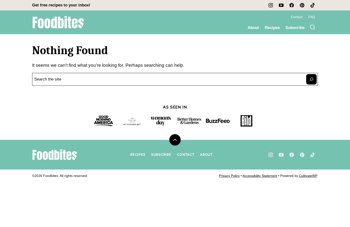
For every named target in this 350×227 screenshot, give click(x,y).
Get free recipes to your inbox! (61, 5)
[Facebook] (291, 5)
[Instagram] (270, 5)
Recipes (272, 27)
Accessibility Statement (260, 176)
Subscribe (295, 27)
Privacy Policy (229, 176)
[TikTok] (312, 5)
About (253, 27)
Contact (297, 17)
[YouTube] (281, 5)
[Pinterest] (302, 5)
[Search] (312, 27)
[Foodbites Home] (58, 22)
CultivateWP (308, 176)
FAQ (311, 17)
